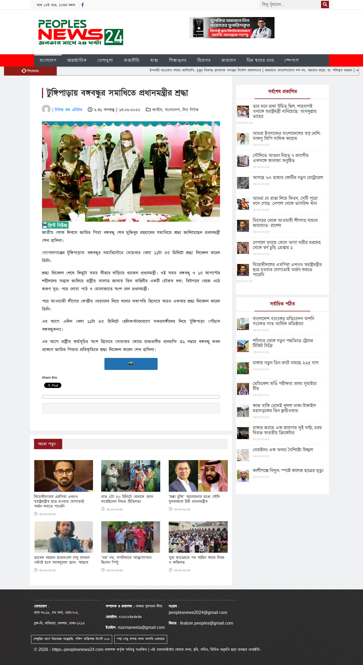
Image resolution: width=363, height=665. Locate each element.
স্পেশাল (292, 60)
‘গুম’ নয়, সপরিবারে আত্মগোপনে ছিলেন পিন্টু (126, 560)
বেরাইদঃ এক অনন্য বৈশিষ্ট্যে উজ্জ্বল (283, 450)
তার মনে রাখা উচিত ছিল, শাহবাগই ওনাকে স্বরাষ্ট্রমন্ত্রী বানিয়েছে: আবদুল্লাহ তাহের (284, 111)
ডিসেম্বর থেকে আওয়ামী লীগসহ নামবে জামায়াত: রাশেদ (285, 223)
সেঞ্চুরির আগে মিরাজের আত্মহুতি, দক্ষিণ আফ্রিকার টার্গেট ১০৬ (71, 639)
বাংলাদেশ (48, 60)
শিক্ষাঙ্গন (178, 60)
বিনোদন (204, 60)
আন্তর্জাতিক (77, 60)
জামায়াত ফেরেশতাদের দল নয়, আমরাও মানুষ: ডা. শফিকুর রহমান (291, 70)
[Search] (325, 4)
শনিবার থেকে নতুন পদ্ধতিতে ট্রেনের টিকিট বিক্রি (283, 343)
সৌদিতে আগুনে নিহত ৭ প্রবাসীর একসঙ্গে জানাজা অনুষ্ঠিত (281, 158)
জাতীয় (157, 110)
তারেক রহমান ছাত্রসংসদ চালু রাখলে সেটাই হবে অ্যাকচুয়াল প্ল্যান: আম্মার (62, 560)
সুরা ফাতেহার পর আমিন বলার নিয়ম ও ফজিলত (196, 560)
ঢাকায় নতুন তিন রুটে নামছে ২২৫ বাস (286, 363)
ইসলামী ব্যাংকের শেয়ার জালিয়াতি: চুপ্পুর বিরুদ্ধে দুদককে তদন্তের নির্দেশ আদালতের (188, 70)
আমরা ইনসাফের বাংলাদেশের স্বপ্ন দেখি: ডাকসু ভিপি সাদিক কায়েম (287, 136)
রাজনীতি (132, 60)
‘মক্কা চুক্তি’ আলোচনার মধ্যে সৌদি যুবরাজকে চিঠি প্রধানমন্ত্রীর (194, 499)
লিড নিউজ (191, 110)
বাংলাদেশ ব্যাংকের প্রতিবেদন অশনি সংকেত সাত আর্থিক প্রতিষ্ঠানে (283, 321)
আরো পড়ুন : (48, 444)
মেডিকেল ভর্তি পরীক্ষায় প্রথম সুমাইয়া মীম (285, 386)
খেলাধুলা (105, 60)
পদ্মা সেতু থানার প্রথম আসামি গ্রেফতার (140, 639)
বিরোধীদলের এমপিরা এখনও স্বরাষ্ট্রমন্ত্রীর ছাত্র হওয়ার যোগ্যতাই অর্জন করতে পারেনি (59, 501)
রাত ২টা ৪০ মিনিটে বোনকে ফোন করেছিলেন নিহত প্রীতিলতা (127, 499)
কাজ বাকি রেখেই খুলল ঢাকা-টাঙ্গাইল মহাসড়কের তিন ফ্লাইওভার (284, 408)
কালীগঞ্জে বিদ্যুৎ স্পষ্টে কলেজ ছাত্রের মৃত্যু (288, 471)
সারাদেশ (228, 60)
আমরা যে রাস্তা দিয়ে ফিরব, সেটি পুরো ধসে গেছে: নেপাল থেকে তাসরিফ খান (285, 200)
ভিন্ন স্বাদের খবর (260, 60)
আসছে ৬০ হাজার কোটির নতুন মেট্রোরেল (288, 178)
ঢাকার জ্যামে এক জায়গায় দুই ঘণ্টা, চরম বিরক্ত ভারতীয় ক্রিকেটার (287, 430)
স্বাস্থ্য (154, 60)
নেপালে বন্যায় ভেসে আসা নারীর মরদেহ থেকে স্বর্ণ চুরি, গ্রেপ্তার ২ (287, 245)
